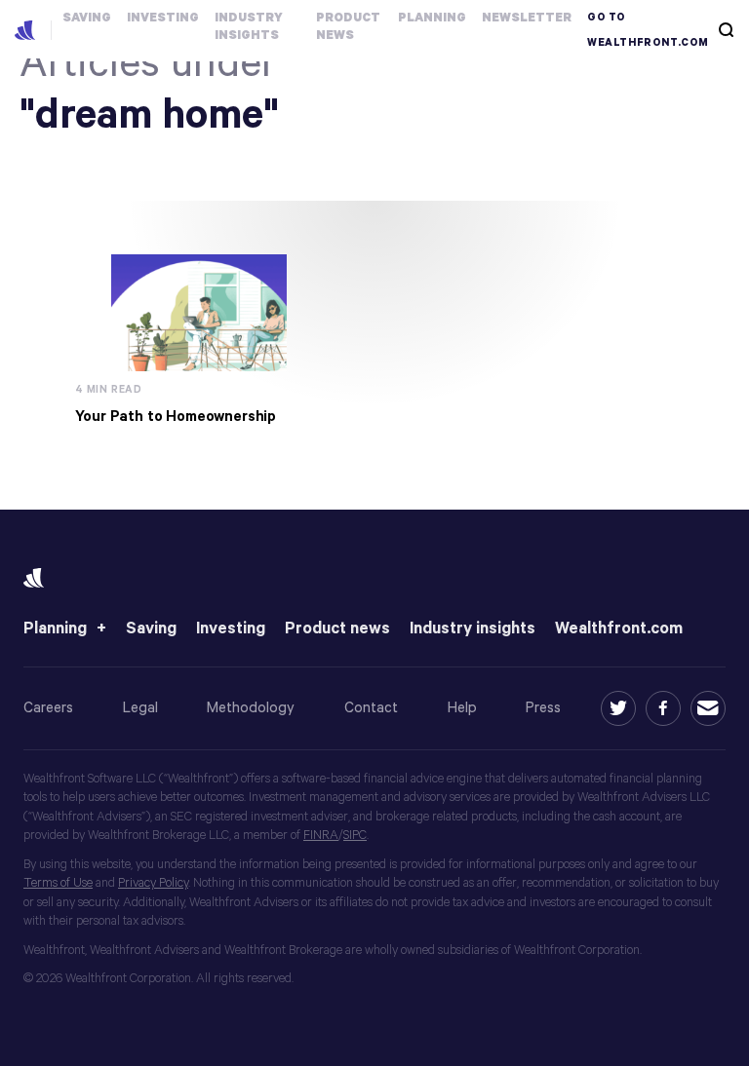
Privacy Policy (153, 883)
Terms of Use (58, 883)
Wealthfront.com (619, 629)
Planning (55, 629)
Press (543, 708)
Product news (337, 629)
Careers (48, 708)
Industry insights (472, 629)
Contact (371, 708)
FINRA (320, 835)
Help (462, 708)
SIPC (355, 835)
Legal (140, 708)
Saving (151, 629)
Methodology (251, 708)
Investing (230, 629)
